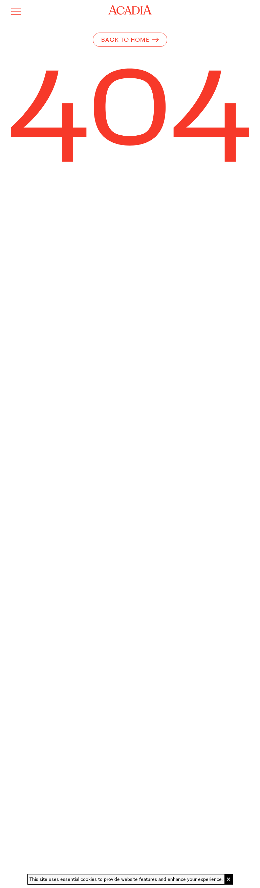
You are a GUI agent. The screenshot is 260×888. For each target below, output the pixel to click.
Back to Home (125, 39)
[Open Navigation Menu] (16, 11)
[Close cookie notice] (228, 879)
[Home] (130, 10)
